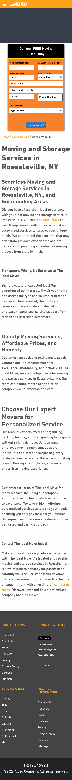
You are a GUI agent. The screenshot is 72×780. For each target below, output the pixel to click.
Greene (6, 711)
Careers (7, 673)
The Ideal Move (48, 220)
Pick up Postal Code (20, 63)
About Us (7, 641)
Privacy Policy (10, 666)
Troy (4, 705)
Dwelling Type (17, 73)
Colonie (6, 717)
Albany (6, 698)
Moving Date (45, 73)
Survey (6, 660)
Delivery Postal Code (49, 63)
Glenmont (8, 730)
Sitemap (7, 679)
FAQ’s (5, 647)
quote (49, 301)
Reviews (7, 654)
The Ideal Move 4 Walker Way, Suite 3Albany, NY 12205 (47, 650)
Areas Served (20, 137)
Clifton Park (9, 736)
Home (5, 137)
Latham (6, 723)
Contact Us (8, 635)
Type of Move (16, 105)
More (5, 742)
